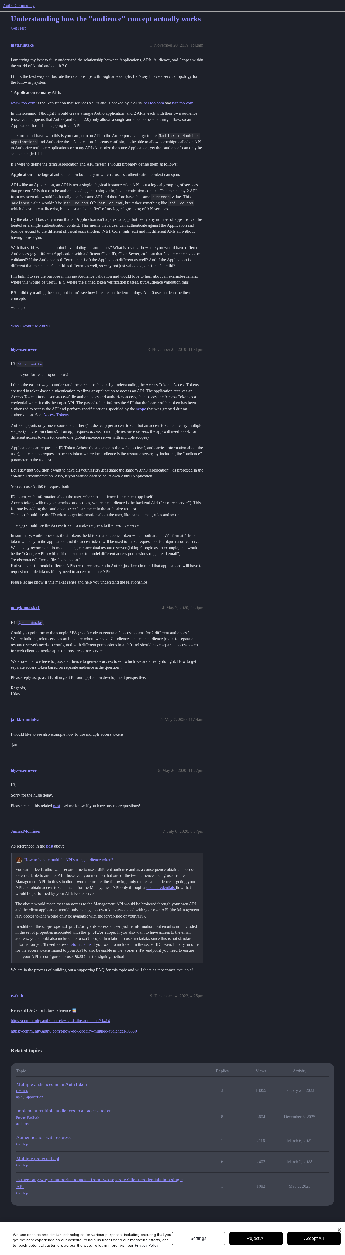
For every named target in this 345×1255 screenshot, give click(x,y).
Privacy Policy (146, 1245)
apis (19, 1097)
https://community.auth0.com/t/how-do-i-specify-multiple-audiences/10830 (74, 1031)
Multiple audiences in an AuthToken (51, 1084)
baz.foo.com (182, 103)
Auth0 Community (19, 5)
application (34, 1097)
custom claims (79, 944)
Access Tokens (56, 415)
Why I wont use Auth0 (30, 326)
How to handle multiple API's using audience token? (68, 859)
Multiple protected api (37, 1158)
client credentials (161, 887)
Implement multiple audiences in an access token (64, 1110)
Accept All (314, 1238)
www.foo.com (23, 103)
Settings (198, 1238)
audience (22, 1124)
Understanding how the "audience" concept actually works (106, 19)
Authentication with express (43, 1137)
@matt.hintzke (30, 364)
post (56, 805)
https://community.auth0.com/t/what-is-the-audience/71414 (60, 1020)
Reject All (256, 1238)
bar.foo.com (154, 103)
